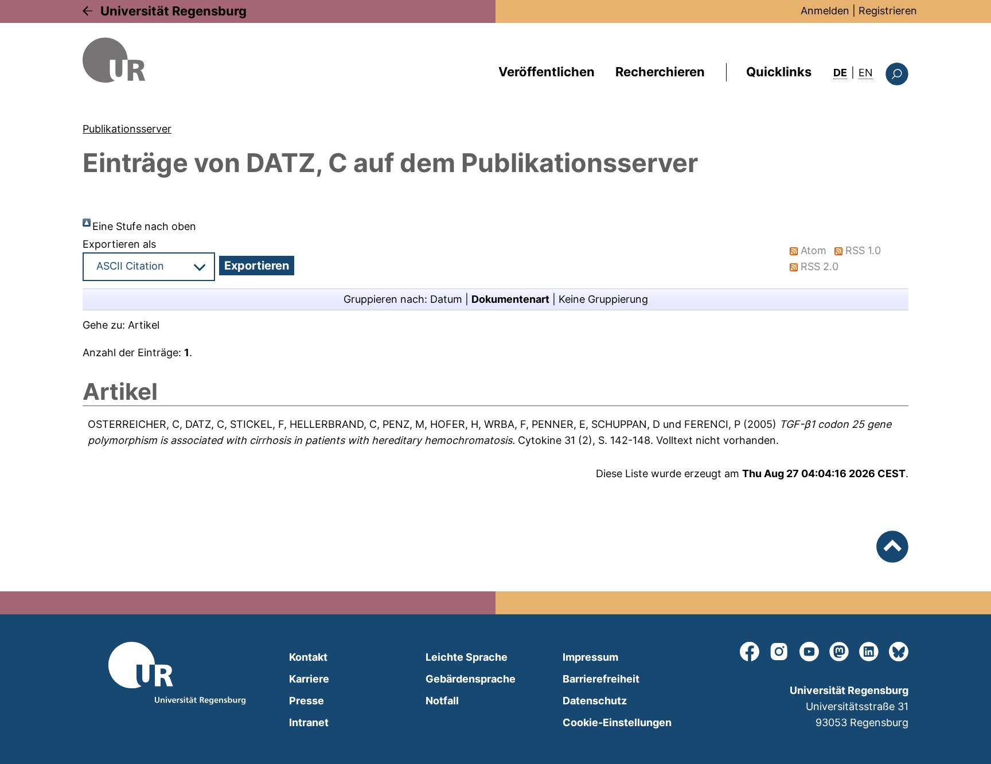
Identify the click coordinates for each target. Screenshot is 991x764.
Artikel (143, 325)
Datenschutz (595, 701)
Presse (306, 701)
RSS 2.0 (819, 266)
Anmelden (825, 11)
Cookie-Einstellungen (617, 722)
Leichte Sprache (467, 657)
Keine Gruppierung (603, 299)
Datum (446, 299)
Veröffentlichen (546, 71)
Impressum (590, 657)
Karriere (309, 679)
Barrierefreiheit (601, 679)
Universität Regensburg (173, 10)
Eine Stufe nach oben (144, 226)
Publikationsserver (127, 129)
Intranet (309, 722)
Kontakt (308, 657)
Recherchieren (660, 71)
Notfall (442, 701)
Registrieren (888, 11)
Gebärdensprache (471, 679)
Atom (813, 250)
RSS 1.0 (863, 250)
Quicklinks (778, 71)
